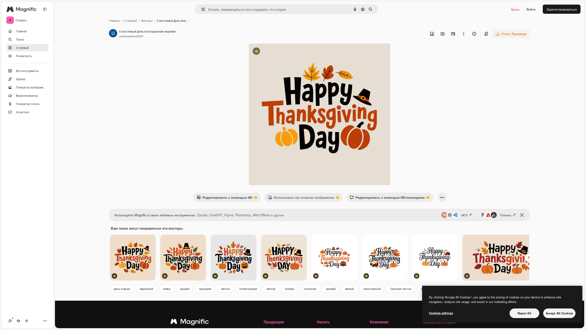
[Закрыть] (522, 215)
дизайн (185, 289)
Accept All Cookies (559, 313)
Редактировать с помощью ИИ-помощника (387, 198)
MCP (464, 215)
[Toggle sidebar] (45, 9)
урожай (331, 289)
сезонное (310, 289)
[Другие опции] (463, 33)
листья (225, 289)
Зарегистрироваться (561, 9)
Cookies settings (441, 313)
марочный (146, 289)
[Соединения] (10, 320)
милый (349, 289)
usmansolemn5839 (131, 36)
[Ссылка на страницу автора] (113, 33)
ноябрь (289, 289)
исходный (279, 51)
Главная (114, 20)
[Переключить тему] (26, 320)
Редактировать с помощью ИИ (224, 198)
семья (167, 289)
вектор (271, 289)
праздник (205, 289)
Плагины (505, 215)
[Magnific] (189, 322)
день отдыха (122, 289)
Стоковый (130, 20)
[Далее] (529, 257)
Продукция (274, 321)
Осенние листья (400, 289)
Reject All (524, 313)
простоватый (372, 289)
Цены (515, 9)
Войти (530, 9)
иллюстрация (248, 289)
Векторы (146, 20)
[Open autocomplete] (201, 9)
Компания (379, 321)
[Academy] (18, 320)
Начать (323, 321)
